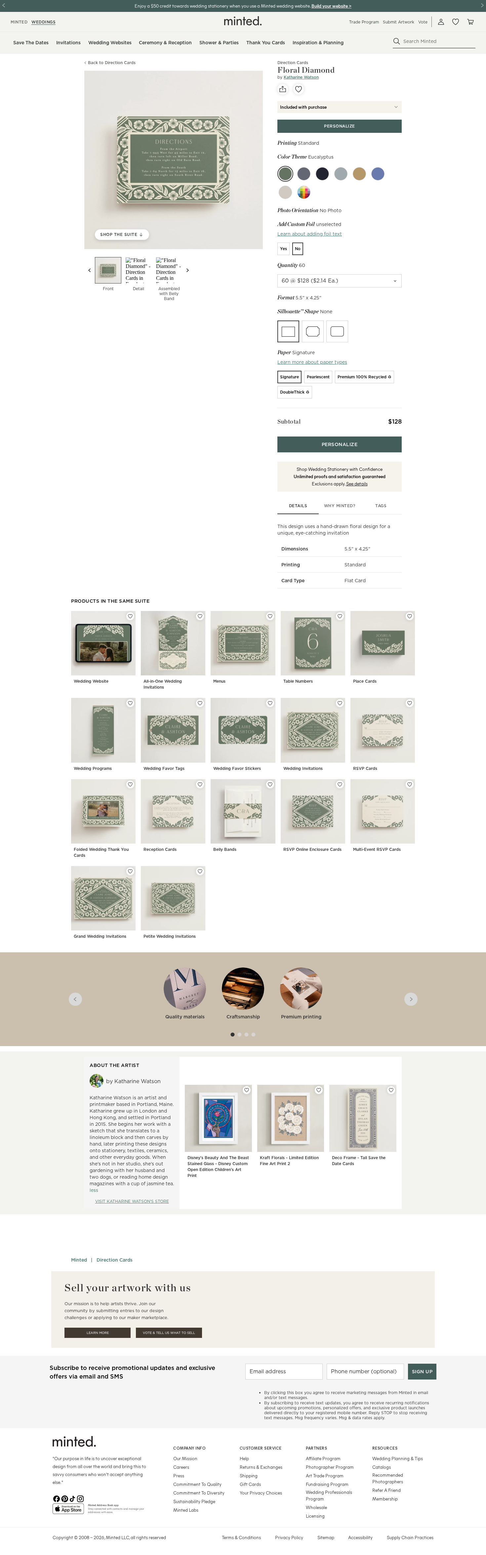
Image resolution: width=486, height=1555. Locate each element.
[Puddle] (285, 192)
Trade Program (364, 21)
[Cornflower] (378, 174)
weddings (43, 21)
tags (380, 505)
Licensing (315, 1516)
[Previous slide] (89, 270)
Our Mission (185, 1458)
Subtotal (289, 421)
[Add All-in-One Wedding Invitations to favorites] (200, 616)
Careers (181, 1467)
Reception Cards (160, 849)
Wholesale (316, 1507)
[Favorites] (455, 22)
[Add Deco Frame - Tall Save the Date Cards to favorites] (391, 1090)
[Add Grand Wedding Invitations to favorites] (130, 871)
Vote (422, 21)
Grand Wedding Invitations (100, 936)
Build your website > (331, 6)
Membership (385, 1499)
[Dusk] (304, 174)
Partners (316, 1448)
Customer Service (261, 1448)
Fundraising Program (327, 1484)
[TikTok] (72, 1498)
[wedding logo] (243, 20)
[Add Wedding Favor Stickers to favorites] (270, 703)
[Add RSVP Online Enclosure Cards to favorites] (340, 784)
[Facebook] (57, 1498)
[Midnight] (322, 174)
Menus (219, 681)
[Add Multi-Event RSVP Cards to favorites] (410, 784)
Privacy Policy (289, 1537)
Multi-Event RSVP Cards (377, 849)
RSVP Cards (365, 768)
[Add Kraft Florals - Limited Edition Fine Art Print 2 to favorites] (319, 1090)
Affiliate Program (323, 1458)
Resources (385, 1448)
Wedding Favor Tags (163, 768)
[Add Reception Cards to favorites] (200, 784)
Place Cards (365, 681)
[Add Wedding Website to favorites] (130, 616)
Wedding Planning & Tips (397, 1458)
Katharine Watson (301, 77)
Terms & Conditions (241, 1537)
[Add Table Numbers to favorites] (340, 616)
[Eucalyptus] (285, 174)
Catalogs (381, 1467)
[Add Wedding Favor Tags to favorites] (200, 703)
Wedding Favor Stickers (237, 768)
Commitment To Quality (197, 1484)
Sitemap (325, 1537)
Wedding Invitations (303, 768)
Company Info (189, 1448)
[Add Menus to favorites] (270, 616)
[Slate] (341, 174)
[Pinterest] (64, 1498)
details (298, 505)
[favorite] (298, 89)
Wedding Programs (93, 768)
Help (244, 1458)
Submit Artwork (398, 21)
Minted (79, 1260)
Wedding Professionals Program (329, 1495)
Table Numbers (298, 681)
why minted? (339, 505)
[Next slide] (187, 270)
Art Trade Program (325, 1475)
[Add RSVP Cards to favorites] (410, 703)
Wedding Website (91, 681)
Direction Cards (115, 1260)
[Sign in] (441, 22)
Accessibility (360, 1537)
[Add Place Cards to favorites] (410, 616)
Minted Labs (185, 1510)
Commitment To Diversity (198, 1493)
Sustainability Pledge (194, 1501)
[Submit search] (397, 41)
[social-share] (282, 89)
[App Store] (68, 1511)
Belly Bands (224, 849)
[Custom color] (304, 192)
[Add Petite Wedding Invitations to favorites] (200, 871)
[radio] (283, 248)
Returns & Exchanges (261, 1467)
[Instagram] (80, 1498)
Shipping (249, 1475)
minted (19, 21)
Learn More (98, 1333)
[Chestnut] (359, 174)
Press (178, 1475)
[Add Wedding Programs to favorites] (130, 703)
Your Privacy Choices (261, 1493)
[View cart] (470, 22)
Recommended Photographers (387, 1478)
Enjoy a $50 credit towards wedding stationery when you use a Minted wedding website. (222, 6)
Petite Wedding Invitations (169, 936)
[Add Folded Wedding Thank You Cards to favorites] (130, 784)
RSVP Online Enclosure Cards (312, 849)
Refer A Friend (386, 1490)
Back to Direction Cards (112, 62)
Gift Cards (250, 1484)
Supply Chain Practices (410, 1537)
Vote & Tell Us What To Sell (169, 1333)
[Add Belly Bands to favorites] (270, 784)
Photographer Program (330, 1467)
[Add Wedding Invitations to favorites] (340, 703)
